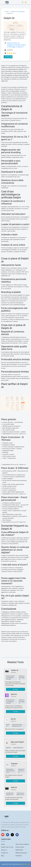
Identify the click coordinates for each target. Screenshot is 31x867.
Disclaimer (18, 855)
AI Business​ (21, 11)
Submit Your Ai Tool (7, 847)
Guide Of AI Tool (25, 864)
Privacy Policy (19, 847)
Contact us (4, 853)
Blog (2, 855)
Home (7, 11)
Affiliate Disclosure (21, 853)
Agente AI (20, 47)
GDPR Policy (19, 850)
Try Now (7, 57)
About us (4, 850)
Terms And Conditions (22, 844)
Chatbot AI (14, 11)
